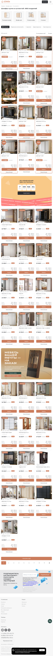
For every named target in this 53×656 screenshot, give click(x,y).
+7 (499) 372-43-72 (7, 633)
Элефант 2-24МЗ (7, 467)
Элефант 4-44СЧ (7, 122)
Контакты (3, 602)
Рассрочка (24, 602)
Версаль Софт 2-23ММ (43, 329)
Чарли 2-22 (22, 467)
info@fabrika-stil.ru (7, 637)
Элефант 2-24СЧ (41, 225)
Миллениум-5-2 (23, 433)
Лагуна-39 (22, 225)
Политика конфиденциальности (8, 654)
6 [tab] (13, 103)
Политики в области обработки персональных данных (30, 582)
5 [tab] (11, 103)
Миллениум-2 (23, 399)
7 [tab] (15, 103)
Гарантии (3, 621)
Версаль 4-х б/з (24, 502)
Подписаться (45, 574)
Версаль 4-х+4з (6, 502)
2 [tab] (5, 103)
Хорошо (42, 650)
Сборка (2, 611)
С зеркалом (28, 27)
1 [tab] (3, 103)
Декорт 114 (5, 156)
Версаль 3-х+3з (23, 87)
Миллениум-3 (6, 260)
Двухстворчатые (37, 27)
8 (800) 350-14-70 (7, 635)
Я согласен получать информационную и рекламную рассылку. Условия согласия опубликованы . (30, 589)
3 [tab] (7, 103)
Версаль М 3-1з (41, 122)
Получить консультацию (13, 375)
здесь (31, 591)
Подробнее (8, 98)
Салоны (3, 604)
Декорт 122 (5, 53)
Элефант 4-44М (41, 502)
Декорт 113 (39, 87)
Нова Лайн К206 (7, 433)
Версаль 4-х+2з (41, 294)
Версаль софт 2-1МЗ (25, 329)
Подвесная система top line (17, 27)
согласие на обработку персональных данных (29, 584)
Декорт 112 (39, 53)
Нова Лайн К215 (7, 225)
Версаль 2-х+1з (40, 433)
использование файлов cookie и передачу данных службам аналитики (26, 651)
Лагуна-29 (39, 260)
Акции (2, 606)
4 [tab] (9, 103)
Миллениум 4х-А (7, 329)
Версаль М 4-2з (41, 399)
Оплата (23, 606)
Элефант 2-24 (6, 536)
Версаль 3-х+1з (6, 399)
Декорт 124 (22, 122)
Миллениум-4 (23, 156)
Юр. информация (5, 610)
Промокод (3, 620)
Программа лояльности (6, 608)
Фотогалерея (4, 613)
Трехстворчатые (47, 27)
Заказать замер (13, 373)
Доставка (24, 604)
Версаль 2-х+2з (23, 53)
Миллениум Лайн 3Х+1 (43, 467)
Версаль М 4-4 (23, 260)
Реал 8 (21, 294)
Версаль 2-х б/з (6, 294)
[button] (49, 563)
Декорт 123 (39, 156)
